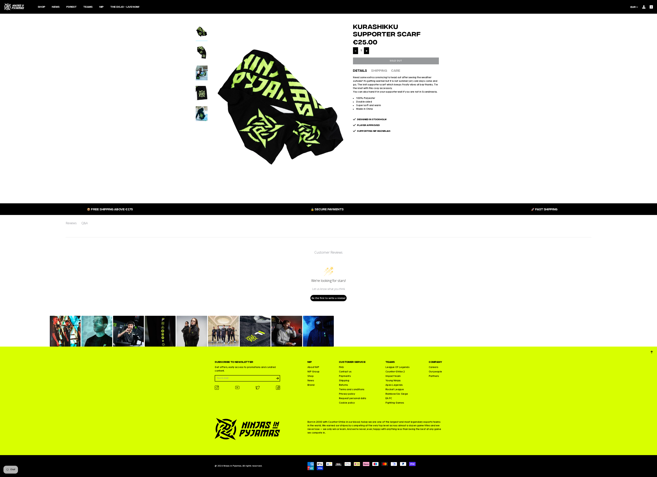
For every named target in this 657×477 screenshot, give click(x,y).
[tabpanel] (280, 110)
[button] (65, 331)
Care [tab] (395, 70)
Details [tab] (360, 70)
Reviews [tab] (71, 223)
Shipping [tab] (379, 70)
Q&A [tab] (84, 223)
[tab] (202, 33)
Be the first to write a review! (328, 298)
